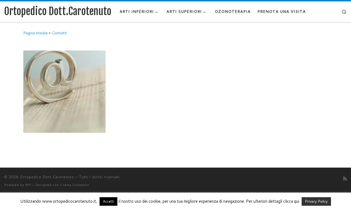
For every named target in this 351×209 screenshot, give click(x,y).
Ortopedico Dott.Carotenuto (47, 176)
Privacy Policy (316, 201)
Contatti (59, 33)
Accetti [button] (108, 201)
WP (28, 185)
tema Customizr (76, 185)
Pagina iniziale (35, 33)
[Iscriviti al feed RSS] (345, 178)
